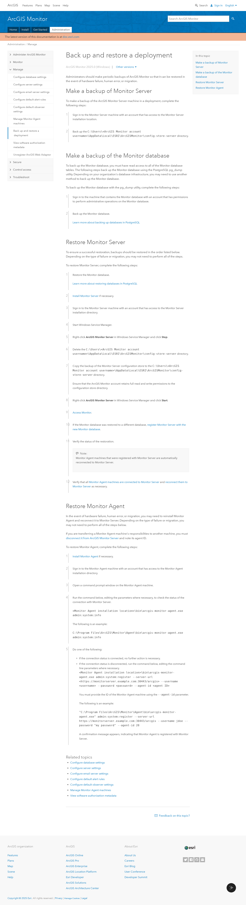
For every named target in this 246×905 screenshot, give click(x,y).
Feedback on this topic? (174, 815)
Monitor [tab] (18, 62)
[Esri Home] (190, 847)
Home (13, 29)
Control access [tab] (22, 169)
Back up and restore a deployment (26, 133)
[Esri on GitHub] (196, 859)
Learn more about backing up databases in (106, 222)
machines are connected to (124, 482)
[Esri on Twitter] (185, 859)
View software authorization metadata (29, 145)
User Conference (135, 871)
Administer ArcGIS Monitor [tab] (29, 54)
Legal (84, 898)
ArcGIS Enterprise (76, 866)
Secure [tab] (17, 162)
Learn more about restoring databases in (105, 283)
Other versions (125, 66)
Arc (13, 5)
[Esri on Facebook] (191, 859)
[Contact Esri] (202, 859)
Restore (210, 82)
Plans (38, 5)
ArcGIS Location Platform (81, 871)
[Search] (233, 18)
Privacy (58, 898)
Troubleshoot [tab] (21, 177)
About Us (130, 855)
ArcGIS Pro (72, 860)
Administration (61, 29)
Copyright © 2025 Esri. (20, 898)
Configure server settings (28, 84)
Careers (129, 860)
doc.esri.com (71, 36)
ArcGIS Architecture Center (82, 888)
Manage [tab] (18, 69)
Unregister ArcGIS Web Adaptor (32, 154)
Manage (32, 44)
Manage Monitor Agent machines (26, 121)
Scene (56, 5)
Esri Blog (130, 866)
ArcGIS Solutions (76, 882)
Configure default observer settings (29, 109)
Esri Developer (75, 877)
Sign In (218, 5)
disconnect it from (92, 538)
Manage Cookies (72, 898)
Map (47, 5)
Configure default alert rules (29, 99)
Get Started (40, 29)
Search (203, 5)
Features (27, 5)
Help (65, 5)
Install (25, 29)
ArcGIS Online (74, 855)
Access (82, 412)
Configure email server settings (31, 92)
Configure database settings (29, 77)
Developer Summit (136, 877)
